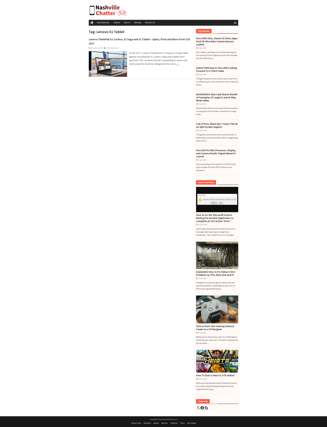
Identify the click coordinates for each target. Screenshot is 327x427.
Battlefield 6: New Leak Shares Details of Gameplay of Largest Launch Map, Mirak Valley (217, 97)
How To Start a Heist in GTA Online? (215, 375)
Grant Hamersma (112, 48)
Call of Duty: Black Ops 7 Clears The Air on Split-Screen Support (217, 125)
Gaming (137, 22)
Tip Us (182, 423)
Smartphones (103, 22)
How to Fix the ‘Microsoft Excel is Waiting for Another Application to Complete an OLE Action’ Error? (214, 218)
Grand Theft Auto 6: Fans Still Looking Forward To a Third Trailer (216, 69)
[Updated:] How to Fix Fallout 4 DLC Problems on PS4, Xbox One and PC (215, 273)
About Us (164, 423)
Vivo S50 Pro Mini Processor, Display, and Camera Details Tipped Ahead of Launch (216, 153)
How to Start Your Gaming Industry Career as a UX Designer (215, 328)
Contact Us (150, 22)
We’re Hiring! (191, 423)
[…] (177, 63)
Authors (156, 423)
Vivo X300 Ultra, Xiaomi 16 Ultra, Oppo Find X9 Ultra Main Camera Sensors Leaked (217, 41)
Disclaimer (147, 423)
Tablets (116, 22)
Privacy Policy (136, 423)
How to (127, 22)
